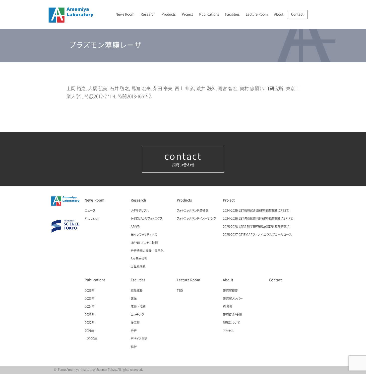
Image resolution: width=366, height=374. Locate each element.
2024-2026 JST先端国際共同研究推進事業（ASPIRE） (258, 219)
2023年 (90, 315)
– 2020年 (91, 339)
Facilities (232, 14)
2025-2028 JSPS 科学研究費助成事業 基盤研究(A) (257, 227)
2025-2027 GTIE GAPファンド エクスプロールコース (257, 235)
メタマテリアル (140, 211)
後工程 (135, 323)
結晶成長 (137, 291)
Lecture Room (257, 14)
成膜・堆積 (138, 307)
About (278, 14)
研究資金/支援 (232, 315)
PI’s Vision (92, 219)
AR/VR (135, 227)
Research (148, 14)
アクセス (228, 331)
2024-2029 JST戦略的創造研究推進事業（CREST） (256, 211)
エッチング (137, 315)
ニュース (90, 211)
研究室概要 (230, 291)
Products (169, 14)
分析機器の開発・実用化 (147, 251)
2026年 (90, 291)
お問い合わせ (183, 159)
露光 (134, 299)
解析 (134, 347)
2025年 (90, 299)
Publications (209, 14)
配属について (231, 323)
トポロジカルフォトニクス (147, 219)
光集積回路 (138, 267)
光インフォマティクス (144, 235)
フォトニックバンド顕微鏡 (192, 211)
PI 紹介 (228, 307)
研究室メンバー (233, 299)
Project (187, 14)
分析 (134, 331)
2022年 (90, 323)
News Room (125, 14)
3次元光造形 (139, 259)
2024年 (90, 307)
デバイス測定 (139, 339)
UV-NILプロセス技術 (144, 243)
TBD (180, 291)
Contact (297, 14)
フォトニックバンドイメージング (196, 219)
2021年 (89, 331)
